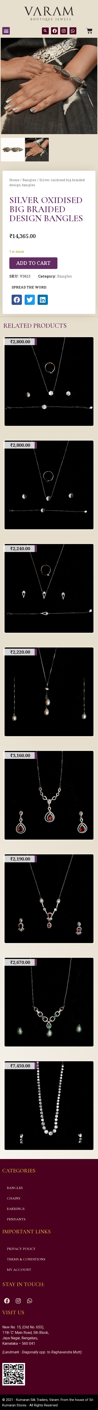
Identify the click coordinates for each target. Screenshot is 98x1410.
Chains (13, 1198)
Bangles (29, 180)
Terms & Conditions (26, 1259)
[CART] (89, 31)
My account (19, 1269)
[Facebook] (54, 30)
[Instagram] (63, 30)
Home (14, 180)
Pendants (16, 1219)
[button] (6, 31)
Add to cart (33, 262)
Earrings (16, 1209)
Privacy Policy (21, 1249)
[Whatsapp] (73, 30)
